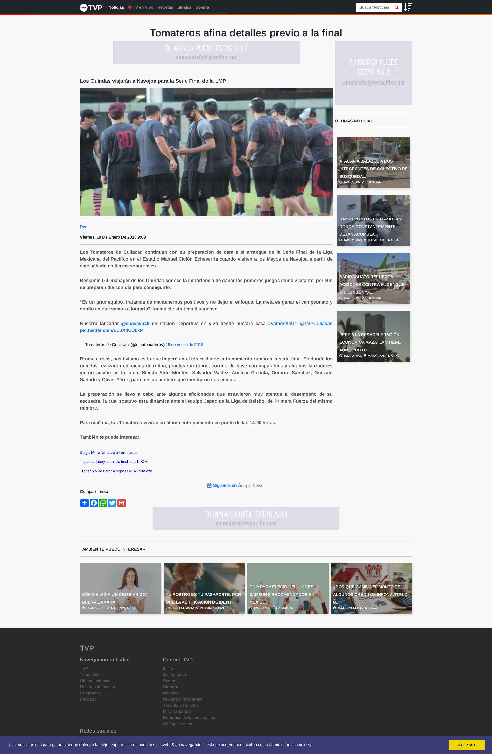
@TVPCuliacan (316, 323)
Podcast (88, 699)
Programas (90, 693)
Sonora (202, 7)
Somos (169, 680)
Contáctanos (175, 674)
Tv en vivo (89, 674)
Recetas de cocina (97, 687)
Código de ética (177, 723)
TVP (84, 668)
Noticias (116, 7)
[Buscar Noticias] (396, 7)
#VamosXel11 (282, 323)
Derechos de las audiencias (189, 717)
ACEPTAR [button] (466, 745)
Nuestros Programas (182, 699)
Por (83, 227)
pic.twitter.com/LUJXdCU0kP (111, 330)
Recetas (165, 7)
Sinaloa (184, 7)
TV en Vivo (142, 7)
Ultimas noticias (95, 680)
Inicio (168, 668)
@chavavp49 (135, 323)
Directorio (172, 687)
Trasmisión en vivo (181, 705)
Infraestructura (177, 711)
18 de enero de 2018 (184, 344)
